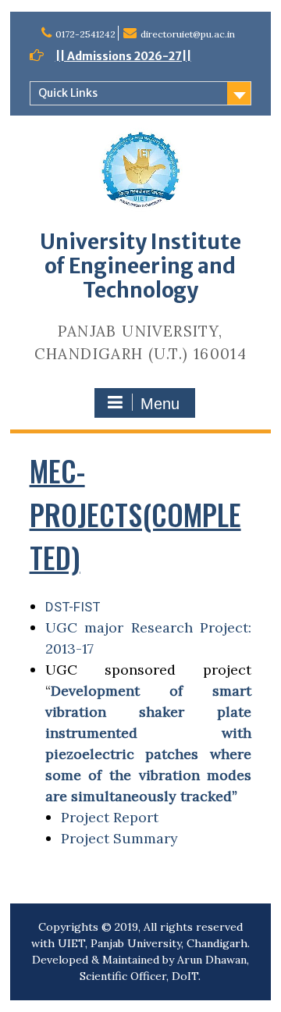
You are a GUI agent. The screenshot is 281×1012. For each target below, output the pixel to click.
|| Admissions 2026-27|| (123, 56)
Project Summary (121, 838)
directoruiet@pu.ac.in (187, 34)
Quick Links (68, 93)
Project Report (109, 817)
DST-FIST (73, 607)
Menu (160, 403)
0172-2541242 (85, 34)
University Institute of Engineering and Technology (140, 266)
